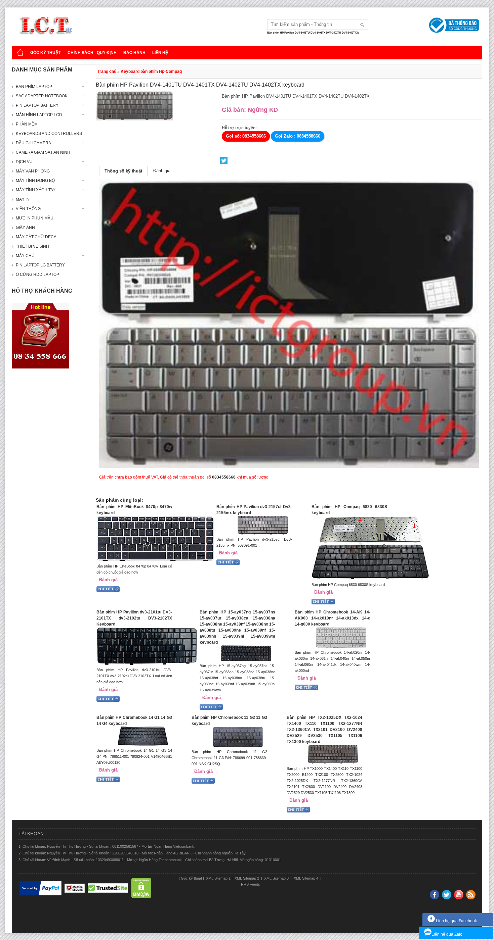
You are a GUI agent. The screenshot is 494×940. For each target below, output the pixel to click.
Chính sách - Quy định (92, 52)
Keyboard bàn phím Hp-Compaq (151, 71)
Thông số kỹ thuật (123, 171)
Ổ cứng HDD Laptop (37, 274)
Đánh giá (161, 170)
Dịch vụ (24, 161)
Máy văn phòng (33, 171)
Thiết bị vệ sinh (32, 246)
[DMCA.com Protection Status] (141, 888)
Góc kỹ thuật (45, 52)
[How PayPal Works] (40, 888)
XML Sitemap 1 (218, 878)
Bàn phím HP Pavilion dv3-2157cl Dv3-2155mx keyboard (254, 509)
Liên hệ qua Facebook (456, 921)
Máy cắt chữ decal (37, 237)
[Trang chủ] (20, 52)
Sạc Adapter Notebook (42, 96)
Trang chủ (106, 71)
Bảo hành (134, 52)
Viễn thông (28, 208)
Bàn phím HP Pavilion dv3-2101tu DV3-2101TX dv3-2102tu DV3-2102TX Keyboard (134, 618)
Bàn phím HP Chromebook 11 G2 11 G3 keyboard (229, 720)
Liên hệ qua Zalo (446, 934)
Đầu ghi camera (33, 143)
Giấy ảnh (25, 227)
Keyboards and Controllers (49, 133)
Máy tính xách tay (35, 190)
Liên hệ (160, 52)
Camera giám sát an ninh (43, 152)
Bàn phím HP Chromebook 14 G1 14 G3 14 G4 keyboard (134, 720)
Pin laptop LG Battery (40, 265)
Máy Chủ (25, 255)
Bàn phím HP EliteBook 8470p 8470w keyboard (134, 509)
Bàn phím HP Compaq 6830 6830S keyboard (349, 509)
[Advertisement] (49, 476)
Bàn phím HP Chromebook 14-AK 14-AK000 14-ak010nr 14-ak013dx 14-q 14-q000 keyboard (332, 618)
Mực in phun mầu (34, 218)
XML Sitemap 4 (306, 878)
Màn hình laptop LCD (39, 114)
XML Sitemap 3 (276, 878)
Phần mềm (27, 124)
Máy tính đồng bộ (35, 180)
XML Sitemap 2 (247, 878)
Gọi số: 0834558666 (246, 136)
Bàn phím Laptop (34, 86)
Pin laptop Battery (37, 105)
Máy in (23, 199)
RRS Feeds (250, 884)
